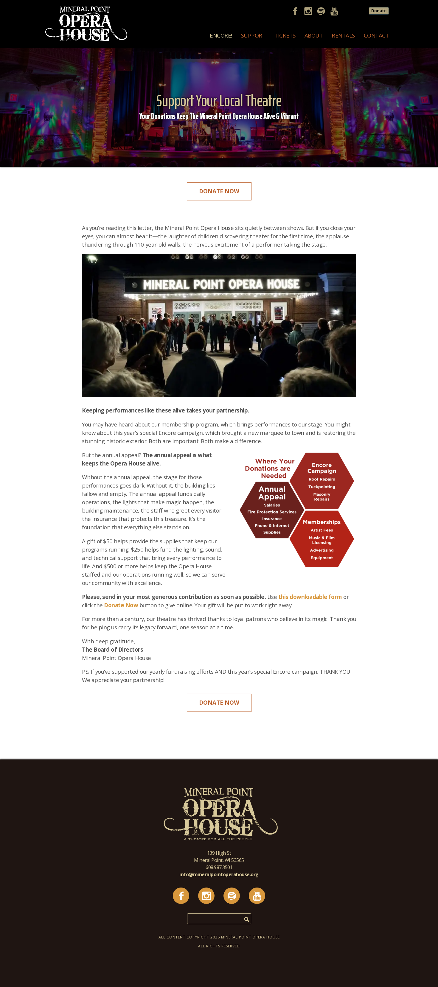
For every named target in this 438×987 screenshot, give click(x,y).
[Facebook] (297, 12)
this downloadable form (310, 596)
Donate (378, 10)
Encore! (221, 35)
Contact (376, 35)
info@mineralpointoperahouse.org (219, 874)
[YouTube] (336, 12)
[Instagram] (310, 12)
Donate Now (219, 191)
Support (253, 35)
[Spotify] (323, 12)
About (314, 35)
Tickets (285, 35)
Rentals (343, 35)
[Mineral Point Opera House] (86, 40)
